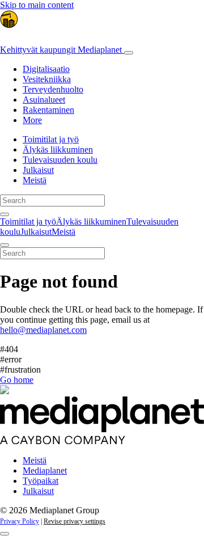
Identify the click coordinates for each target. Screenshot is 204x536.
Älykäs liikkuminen (58, 149)
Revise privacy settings (74, 521)
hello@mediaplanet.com (43, 330)
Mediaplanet (45, 470)
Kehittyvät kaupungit (61, 49)
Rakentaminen (48, 110)
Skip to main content (37, 5)
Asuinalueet (44, 99)
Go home (16, 380)
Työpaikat (40, 481)
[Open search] (4, 214)
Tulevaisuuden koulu (60, 159)
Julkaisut (38, 170)
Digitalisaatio (46, 69)
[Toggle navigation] (128, 52)
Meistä (34, 180)
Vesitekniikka (47, 79)
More (32, 120)
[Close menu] (4, 245)
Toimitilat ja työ (51, 139)
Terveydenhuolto (53, 89)
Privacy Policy (19, 521)
